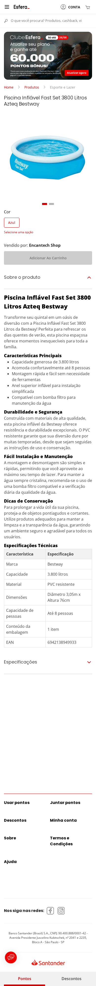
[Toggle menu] (7, 7)
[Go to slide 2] (51, 204)
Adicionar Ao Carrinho (48, 258)
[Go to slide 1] (44, 204)
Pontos (24, 978)
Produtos (31, 87)
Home (9, 87)
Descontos (71, 978)
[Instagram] (61, 910)
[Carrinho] (88, 7)
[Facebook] (50, 910)
